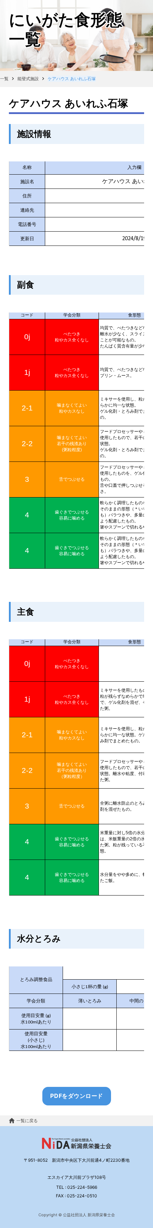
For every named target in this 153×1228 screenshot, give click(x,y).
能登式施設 (28, 78)
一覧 (4, 78)
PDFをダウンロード (76, 1095)
